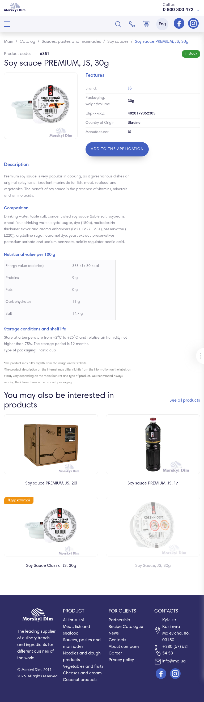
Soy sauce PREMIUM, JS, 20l (51, 483)
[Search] (118, 24)
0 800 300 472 (178, 10)
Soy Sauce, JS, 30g (153, 566)
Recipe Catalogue (126, 627)
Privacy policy (121, 660)
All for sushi (73, 620)
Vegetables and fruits (83, 667)
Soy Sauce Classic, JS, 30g (51, 566)
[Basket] (146, 24)
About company (124, 647)
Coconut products (80, 680)
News (114, 633)
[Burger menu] (7, 24)
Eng (162, 24)
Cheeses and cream (82, 673)
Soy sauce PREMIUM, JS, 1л (153, 483)
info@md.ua (174, 661)
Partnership (119, 620)
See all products (184, 400)
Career (115, 653)
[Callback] (132, 24)
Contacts (117, 640)
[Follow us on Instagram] (193, 24)
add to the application (117, 149)
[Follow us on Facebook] (179, 24)
